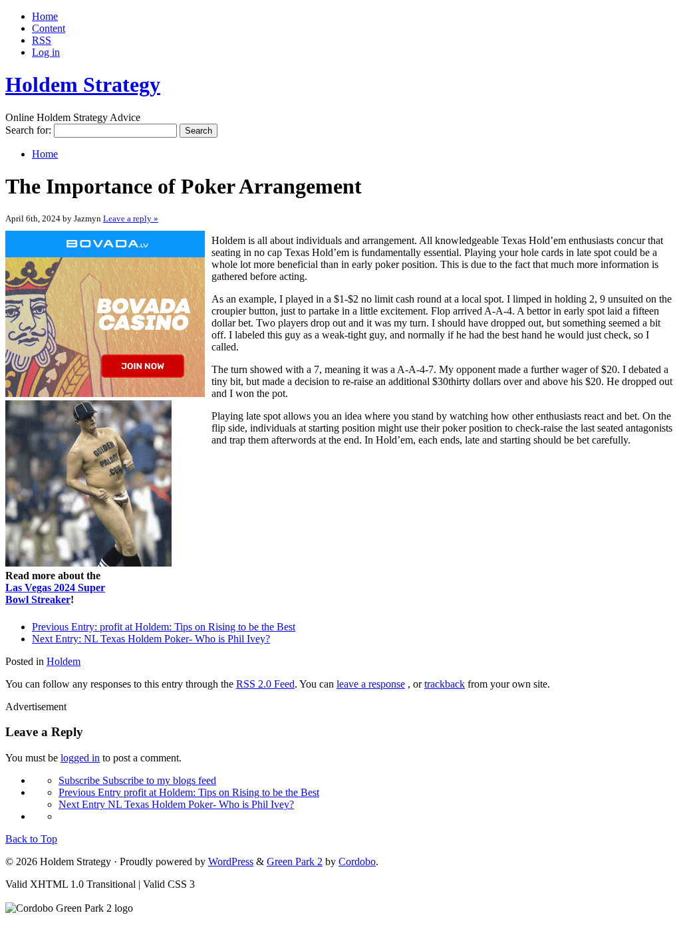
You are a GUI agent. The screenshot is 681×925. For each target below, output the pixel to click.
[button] (341, 410)
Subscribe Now (341, 520)
